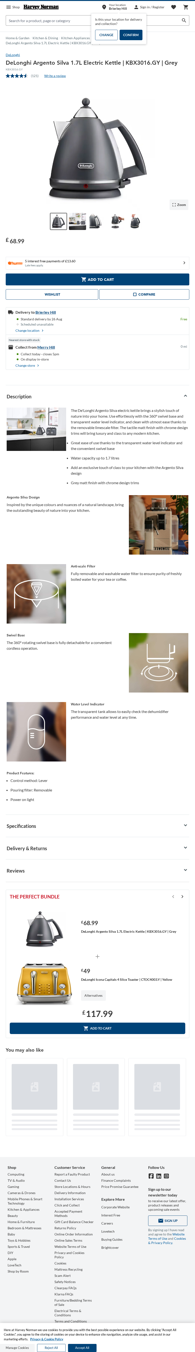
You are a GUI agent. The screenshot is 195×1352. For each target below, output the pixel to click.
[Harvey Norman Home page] (41, 7)
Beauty (13, 1216)
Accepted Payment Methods (68, 1213)
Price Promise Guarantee (119, 1187)
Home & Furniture (21, 1222)
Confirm (131, 35)
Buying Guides (111, 1239)
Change (106, 35)
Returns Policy (65, 1228)
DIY (10, 1253)
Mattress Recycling (68, 1269)
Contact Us (62, 1180)
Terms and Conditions (70, 1321)
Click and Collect (67, 1205)
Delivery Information (70, 1193)
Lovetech (108, 1231)
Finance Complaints (116, 1180)
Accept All (82, 1348)
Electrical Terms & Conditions (67, 1313)
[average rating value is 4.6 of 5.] (18, 76)
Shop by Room (18, 1271)
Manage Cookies (17, 1348)
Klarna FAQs (63, 1294)
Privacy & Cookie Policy (46, 1339)
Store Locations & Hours (72, 1187)
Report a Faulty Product (72, 1174)
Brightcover (110, 1247)
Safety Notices (65, 1282)
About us (108, 1174)
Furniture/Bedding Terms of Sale (73, 1302)
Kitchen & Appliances (23, 1209)
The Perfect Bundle (34, 896)
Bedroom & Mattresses (24, 1228)
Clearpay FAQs (65, 1288)
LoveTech (14, 1265)
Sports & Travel (19, 1247)
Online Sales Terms (68, 1240)
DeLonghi (13, 55)
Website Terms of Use (70, 1247)
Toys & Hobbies (19, 1240)
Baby (11, 1234)
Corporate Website (115, 1207)
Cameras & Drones (21, 1193)
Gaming (13, 1187)
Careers (107, 1223)
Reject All (51, 1348)
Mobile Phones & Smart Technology (25, 1201)
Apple (12, 1259)
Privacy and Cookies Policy (69, 1255)
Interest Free (110, 1215)
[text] (15, 240)
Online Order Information (73, 1234)
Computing (16, 1174)
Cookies (60, 1263)
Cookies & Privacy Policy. (167, 1240)
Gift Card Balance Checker (74, 1222)
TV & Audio (16, 1180)
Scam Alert (62, 1276)
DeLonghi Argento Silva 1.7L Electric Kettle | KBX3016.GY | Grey (53, 43)
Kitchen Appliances (75, 38)
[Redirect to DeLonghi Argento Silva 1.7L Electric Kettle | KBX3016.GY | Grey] (44, 929)
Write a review (55, 76)
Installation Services (69, 1199)
